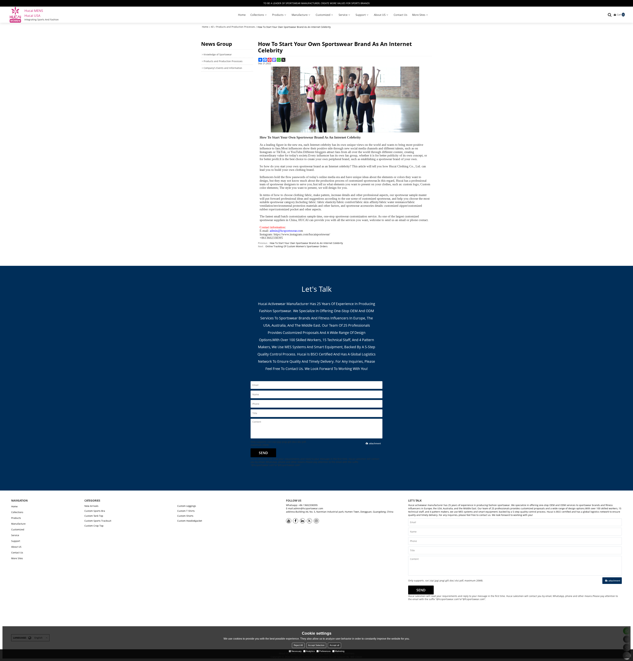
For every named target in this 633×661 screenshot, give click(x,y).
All (212, 26)
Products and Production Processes (235, 26)
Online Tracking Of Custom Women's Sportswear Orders (296, 246)
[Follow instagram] (316, 520)
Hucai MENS (33, 10)
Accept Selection (316, 645)
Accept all (334, 645)
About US (380, 15)
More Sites (418, 15)
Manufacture (300, 15)
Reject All (298, 645)
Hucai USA (32, 15)
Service (343, 15)
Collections (257, 15)
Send (263, 452)
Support (361, 15)
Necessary (296, 651)
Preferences (325, 651)
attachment (375, 443)
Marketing (339, 651)
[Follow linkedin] (302, 520)
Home (242, 15)
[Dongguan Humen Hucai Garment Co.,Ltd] (15, 15)
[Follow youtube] (288, 520)
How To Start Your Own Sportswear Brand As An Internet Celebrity (306, 243)
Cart (620, 14)
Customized (323, 15)
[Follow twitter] (309, 520)
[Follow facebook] (295, 520)
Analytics (310, 651)
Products (278, 15)
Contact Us (400, 15)
